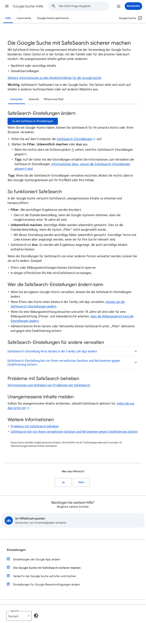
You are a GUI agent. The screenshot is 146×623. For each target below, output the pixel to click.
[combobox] (84, 6)
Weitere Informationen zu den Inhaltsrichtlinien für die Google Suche (54, 78)
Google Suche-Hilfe (28, 6)
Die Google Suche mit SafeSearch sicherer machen (47, 568)
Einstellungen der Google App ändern (36, 559)
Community (24, 18)
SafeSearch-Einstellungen (74, 139)
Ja (63, 482)
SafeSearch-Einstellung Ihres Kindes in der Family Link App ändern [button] (52, 351)
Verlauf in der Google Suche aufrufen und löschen (44, 576)
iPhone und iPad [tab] (53, 99)
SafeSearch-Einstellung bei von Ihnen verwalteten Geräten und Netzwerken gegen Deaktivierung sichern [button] (63, 362)
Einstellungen (16, 550)
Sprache (14, 610)
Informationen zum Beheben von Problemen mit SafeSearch (49, 385)
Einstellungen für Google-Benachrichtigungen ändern (46, 584)
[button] (6, 6)
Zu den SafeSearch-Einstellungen (32, 121)
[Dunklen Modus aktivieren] (36, 615)
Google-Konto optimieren (53, 18)
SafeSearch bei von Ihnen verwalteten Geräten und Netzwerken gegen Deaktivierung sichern (74, 432)
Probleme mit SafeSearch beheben (35, 426)
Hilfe (8, 18)
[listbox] (19, 616)
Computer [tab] (16, 99)
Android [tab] (34, 99)
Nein (81, 482)
